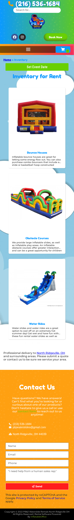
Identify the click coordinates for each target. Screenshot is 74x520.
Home (7, 59)
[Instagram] (22, 37)
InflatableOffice (38, 516)
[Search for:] (37, 10)
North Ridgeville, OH (51, 353)
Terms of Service (53, 498)
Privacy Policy (25, 498)
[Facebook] (14, 37)
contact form (27, 411)
